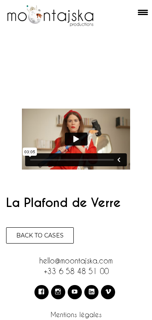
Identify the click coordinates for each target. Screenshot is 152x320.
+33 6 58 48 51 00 (76, 271)
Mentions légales (76, 314)
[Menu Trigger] (143, 12)
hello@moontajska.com (76, 260)
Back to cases (40, 235)
